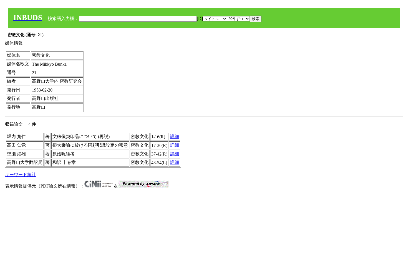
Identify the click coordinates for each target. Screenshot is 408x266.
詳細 (174, 136)
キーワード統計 (20, 174)
